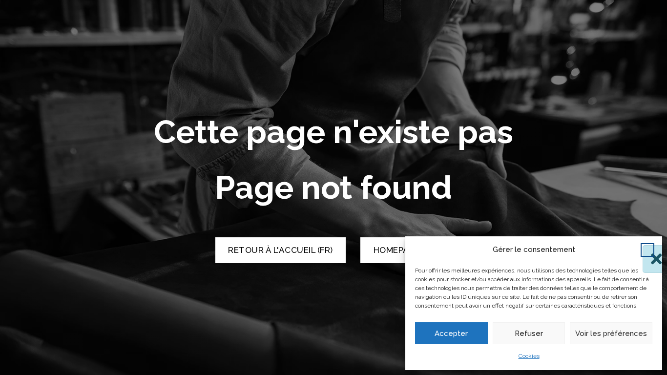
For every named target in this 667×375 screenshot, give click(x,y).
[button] (647, 250)
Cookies (529, 356)
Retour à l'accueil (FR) (280, 250)
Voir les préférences (611, 333)
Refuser (529, 333)
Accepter (451, 333)
